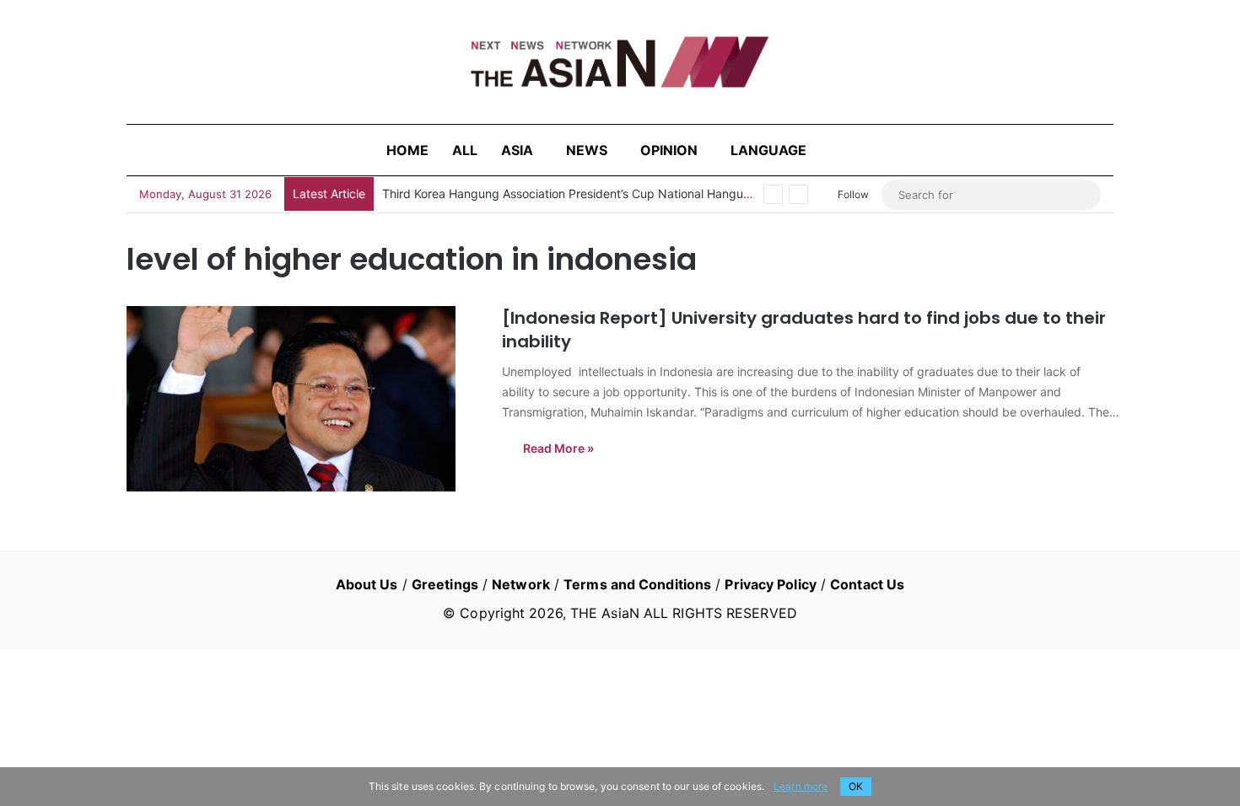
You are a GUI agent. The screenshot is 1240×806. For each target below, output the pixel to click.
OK (856, 786)
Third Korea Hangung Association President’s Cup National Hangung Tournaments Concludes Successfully (674, 193)
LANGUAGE (768, 150)
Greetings (445, 584)
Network (521, 584)
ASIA (517, 150)
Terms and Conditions (637, 584)
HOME (407, 150)
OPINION (669, 150)
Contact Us (867, 584)
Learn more (801, 786)
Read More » (558, 448)
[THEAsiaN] (620, 62)
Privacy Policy (770, 584)
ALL (464, 150)
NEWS (586, 150)
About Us (367, 584)
